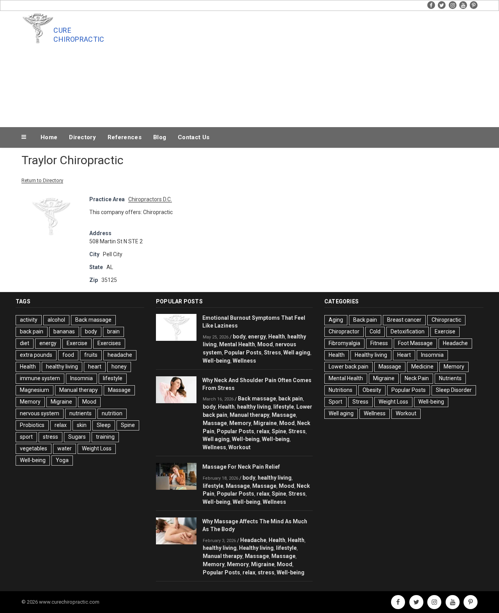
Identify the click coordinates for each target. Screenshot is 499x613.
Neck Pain (417, 378)
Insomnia (81, 378)
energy (48, 343)
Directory (82, 137)
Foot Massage (415, 343)
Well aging (296, 352)
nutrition (112, 413)
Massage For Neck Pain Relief (241, 467)
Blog (159, 137)
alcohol (56, 320)
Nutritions (340, 390)
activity (28, 320)
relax (61, 425)
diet (24, 343)
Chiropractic (446, 320)
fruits (90, 355)
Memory (30, 402)
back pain (31, 331)
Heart (404, 355)
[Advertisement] (328, 67)
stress (50, 437)
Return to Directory (42, 180)
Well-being (33, 460)
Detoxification (408, 331)
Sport (335, 402)
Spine (128, 425)
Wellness (244, 361)
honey (119, 366)
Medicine (422, 366)
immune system (40, 378)
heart (94, 366)
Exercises (109, 343)
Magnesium (34, 390)
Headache (253, 540)
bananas (64, 331)
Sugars (77, 437)
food (68, 355)
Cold (375, 331)
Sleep (104, 425)
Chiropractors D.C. (150, 199)
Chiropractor (344, 331)
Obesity (372, 390)
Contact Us (193, 137)
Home (49, 137)
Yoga (62, 460)
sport (26, 437)
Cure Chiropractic (78, 34)
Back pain (365, 320)
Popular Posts (243, 352)
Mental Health (237, 344)
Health (28, 366)
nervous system (39, 413)
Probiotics (32, 425)
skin (82, 425)
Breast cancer (404, 320)
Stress (272, 352)
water (64, 448)
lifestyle (112, 378)
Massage (119, 390)
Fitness (379, 343)
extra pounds (36, 355)
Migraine (61, 402)
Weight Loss (96, 448)
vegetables (33, 448)
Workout (239, 447)
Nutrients (450, 378)
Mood (89, 402)
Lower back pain (348, 366)
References (125, 137)
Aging (336, 320)
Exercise (77, 343)
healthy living (62, 366)
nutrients (80, 413)
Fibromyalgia (344, 343)
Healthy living (256, 548)
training (105, 437)
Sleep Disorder (454, 390)
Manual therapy (78, 390)
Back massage (93, 320)
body (91, 331)
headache (120, 355)
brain (113, 331)
